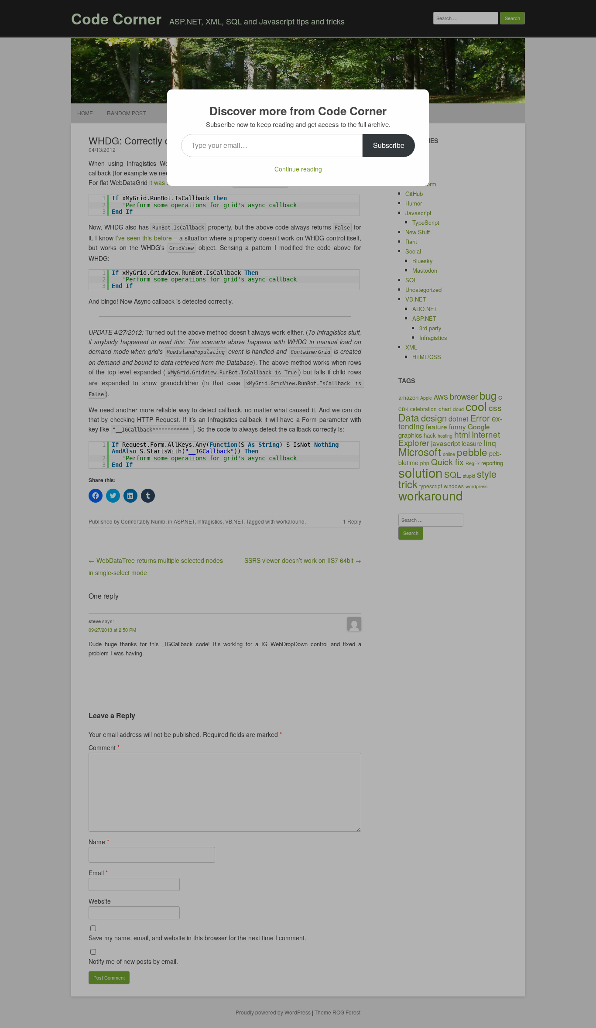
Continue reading (298, 168)
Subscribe (388, 145)
